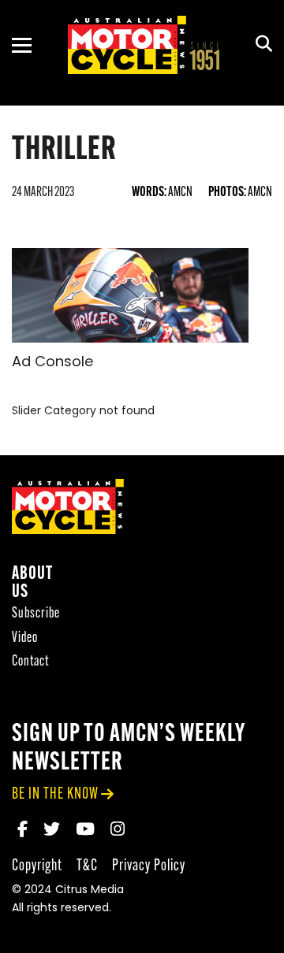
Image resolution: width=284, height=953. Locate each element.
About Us (32, 583)
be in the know (55, 794)
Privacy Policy (148, 866)
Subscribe (36, 613)
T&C (87, 866)
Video (25, 638)
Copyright (37, 866)
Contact (30, 661)
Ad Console (52, 363)
